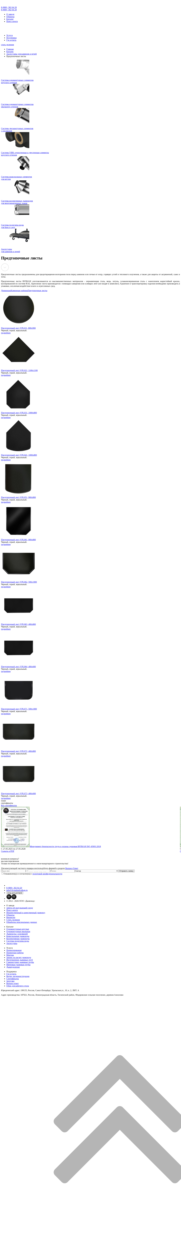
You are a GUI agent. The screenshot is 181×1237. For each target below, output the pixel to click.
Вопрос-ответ (12, 983)
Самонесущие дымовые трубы (20, 962)
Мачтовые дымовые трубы (18, 964)
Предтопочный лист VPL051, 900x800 (18, 497)
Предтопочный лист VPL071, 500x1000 (19, 709)
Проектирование (14, 950)
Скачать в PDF (7, 851)
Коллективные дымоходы (18, 938)
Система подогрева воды (17, 941)
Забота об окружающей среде (19, 908)
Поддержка (11, 38)
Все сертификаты (9, 805)
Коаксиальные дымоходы (17, 936)
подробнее (6, 333)
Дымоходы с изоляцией (17, 934)
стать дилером (7, 45)
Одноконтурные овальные (18, 931)
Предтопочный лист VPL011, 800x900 (18, 328)
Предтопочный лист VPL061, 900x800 (18, 540)
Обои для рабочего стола (17, 986)
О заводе (10, 14)
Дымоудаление (13, 967)
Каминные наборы (19, 290)
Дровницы (6, 290)
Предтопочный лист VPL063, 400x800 (18, 624)
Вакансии (10, 917)
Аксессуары (11, 943)
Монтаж (10, 955)
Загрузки (10, 981)
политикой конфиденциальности (47, 874)
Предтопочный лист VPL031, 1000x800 (19, 413)
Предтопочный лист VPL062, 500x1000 (19, 582)
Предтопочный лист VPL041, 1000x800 (19, 455)
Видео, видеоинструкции (17, 976)
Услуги (9, 35)
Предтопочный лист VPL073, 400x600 (18, 793)
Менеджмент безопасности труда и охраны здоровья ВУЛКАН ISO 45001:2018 (65, 846)
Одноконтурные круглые (17, 929)
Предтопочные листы (37, 290)
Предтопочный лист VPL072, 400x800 (18, 751)
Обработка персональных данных (21, 922)
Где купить (11, 40)
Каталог (10, 19)
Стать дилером (13, 920)
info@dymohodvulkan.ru (17, 890)
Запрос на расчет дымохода (18, 957)
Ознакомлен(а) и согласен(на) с (33, 874)
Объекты (10, 17)
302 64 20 (9, 7)
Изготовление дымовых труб (19, 960)
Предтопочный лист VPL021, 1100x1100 (19, 370)
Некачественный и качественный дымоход (25, 913)
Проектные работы (15, 953)
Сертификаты (12, 979)
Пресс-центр (12, 21)
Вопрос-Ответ (71, 868)
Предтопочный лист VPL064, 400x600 (18, 666)
